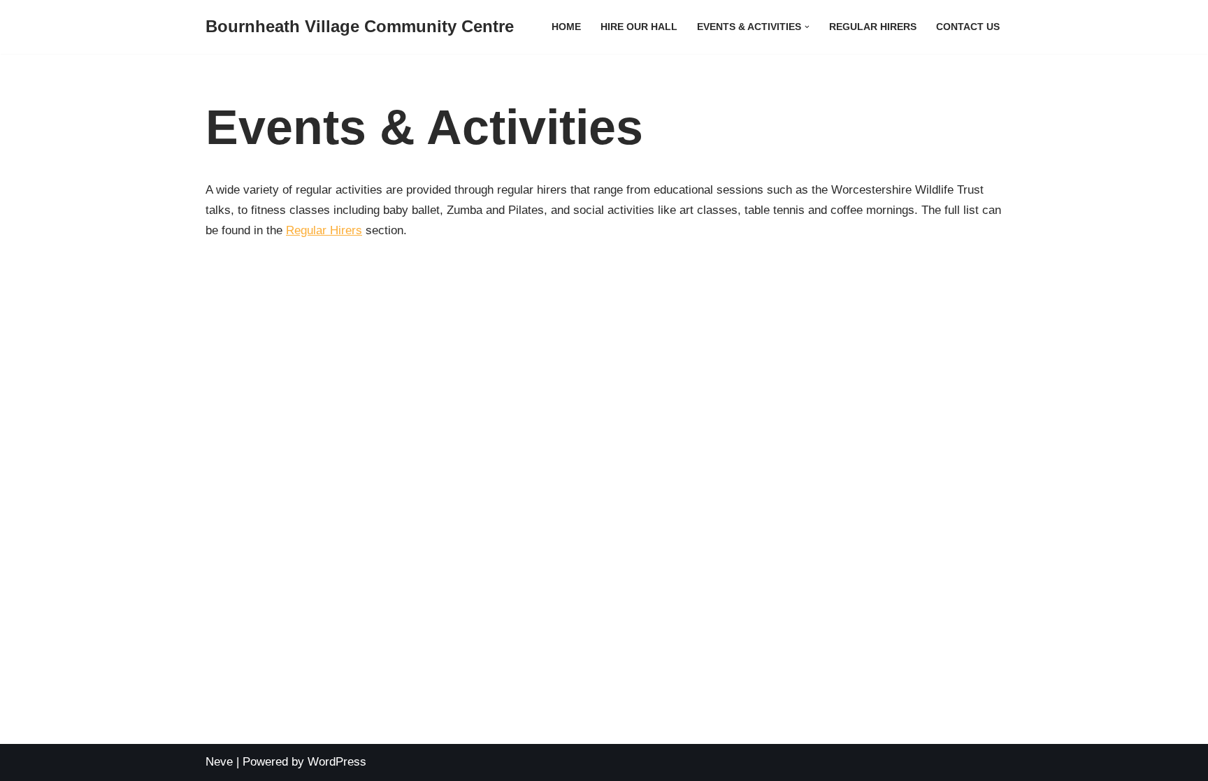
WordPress (337, 761)
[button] (807, 26)
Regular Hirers (872, 27)
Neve (219, 761)
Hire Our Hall (639, 27)
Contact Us (968, 27)
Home (566, 27)
